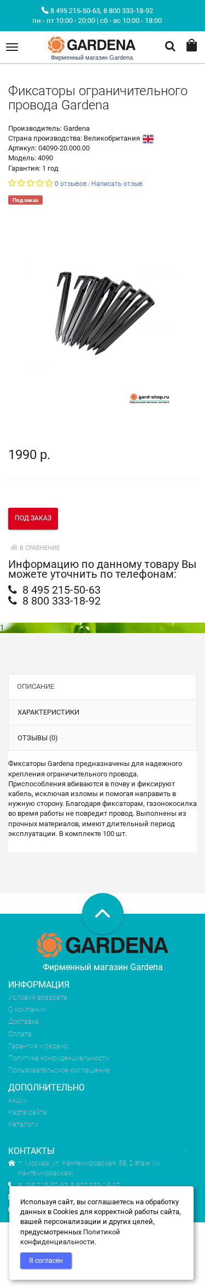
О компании (27, 1009)
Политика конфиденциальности (58, 1058)
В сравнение (40, 548)
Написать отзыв (117, 184)
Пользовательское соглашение (59, 1070)
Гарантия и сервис (38, 1046)
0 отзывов (71, 184)
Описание (35, 686)
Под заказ (33, 518)
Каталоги (23, 1124)
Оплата (20, 1034)
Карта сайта (27, 1112)
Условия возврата (37, 997)
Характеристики (48, 712)
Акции (17, 1100)
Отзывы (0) (37, 738)
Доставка (23, 1021)
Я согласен (46, 1260)
